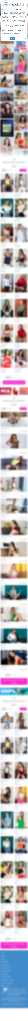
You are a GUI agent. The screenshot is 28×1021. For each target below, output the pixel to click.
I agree (12, 38)
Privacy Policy (6, 33)
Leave (25, 38)
